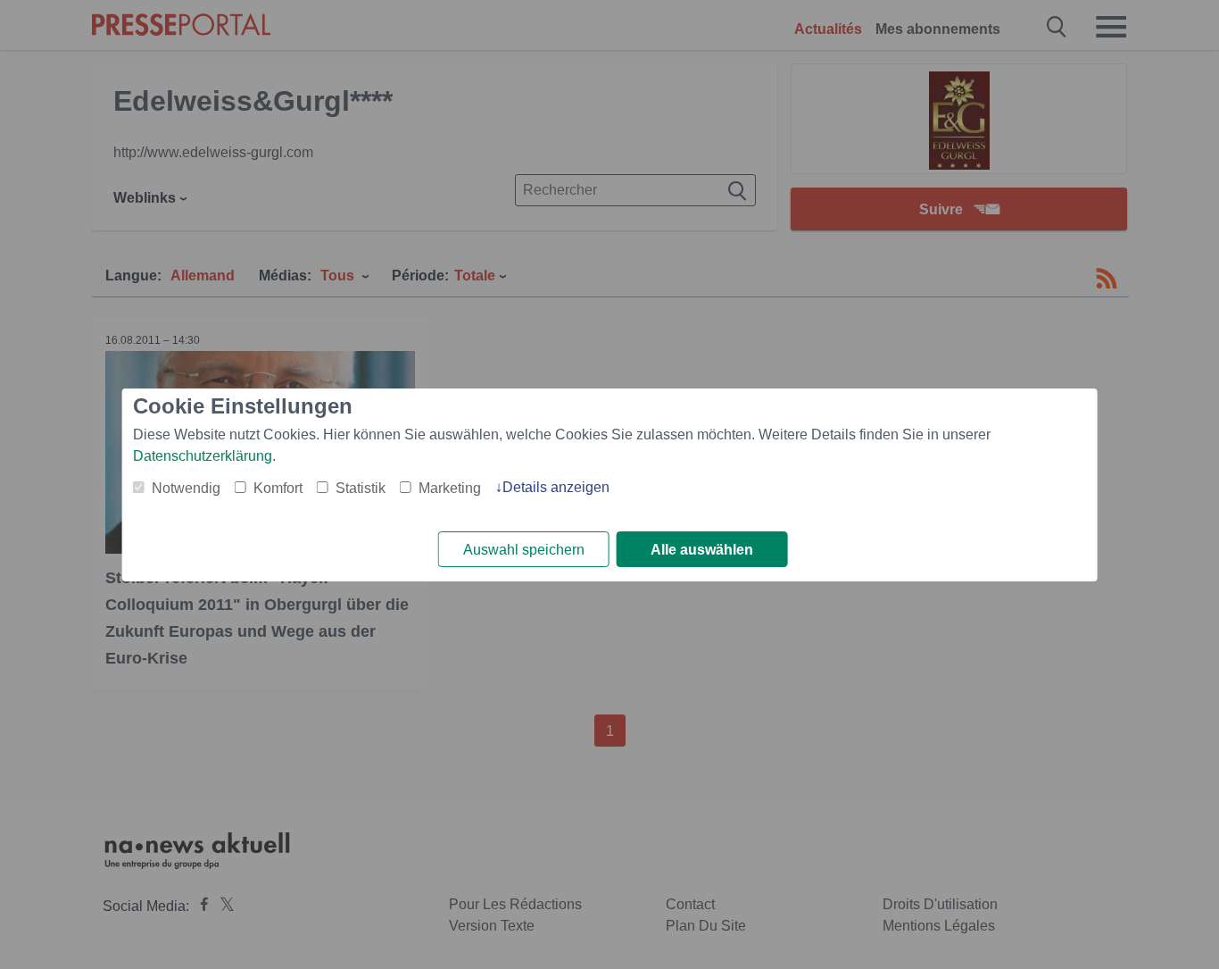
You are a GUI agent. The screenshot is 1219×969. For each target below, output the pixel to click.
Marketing (450, 488)
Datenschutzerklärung (202, 456)
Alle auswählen (702, 549)
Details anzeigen (556, 487)
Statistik (361, 488)
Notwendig (186, 488)
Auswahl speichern (524, 549)
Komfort (278, 488)
